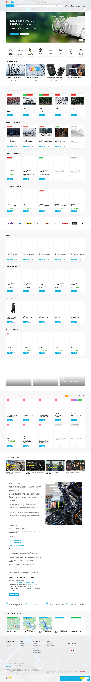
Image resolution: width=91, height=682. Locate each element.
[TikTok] (74, 650)
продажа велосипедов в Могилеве (17, 545)
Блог (34, 655)
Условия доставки (50, 645)
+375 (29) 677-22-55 (66, 2)
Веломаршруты (36, 643)
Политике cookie (67, 679)
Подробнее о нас (14, 594)
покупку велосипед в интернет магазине (17, 555)
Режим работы (8, 666)
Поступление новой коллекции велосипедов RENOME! (14, 78)
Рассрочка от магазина (51, 647)
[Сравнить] (16, 115)
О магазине (21, 643)
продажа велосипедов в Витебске (17, 540)
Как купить (21, 645)
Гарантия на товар (50, 648)
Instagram (31, 586)
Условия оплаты (50, 643)
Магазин (21, 641)
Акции (7, 648)
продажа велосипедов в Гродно (16, 544)
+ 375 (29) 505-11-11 (20, 582)
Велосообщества (36, 645)
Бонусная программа (54, 603)
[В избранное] (14, 115)
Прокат (7, 647)
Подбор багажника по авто (38, 654)
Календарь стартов (37, 652)
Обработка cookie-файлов (60, 672)
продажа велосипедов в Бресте (16, 539)
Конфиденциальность (51, 672)
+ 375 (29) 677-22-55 (30, 582)
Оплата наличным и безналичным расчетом (64, 671)
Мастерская (8, 645)
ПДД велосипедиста (37, 650)
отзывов (20, 674)
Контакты (21, 648)
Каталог (7, 643)
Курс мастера (35, 648)
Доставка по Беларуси (14, 603)
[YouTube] (72, 650)
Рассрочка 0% (9, 126)
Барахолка (35, 647)
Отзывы (21, 647)
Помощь (48, 641)
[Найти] (62, 5)
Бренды (7, 650)
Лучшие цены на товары (75, 603)
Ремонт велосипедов (16, 30)
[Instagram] (69, 650)
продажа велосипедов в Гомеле (16, 542)
